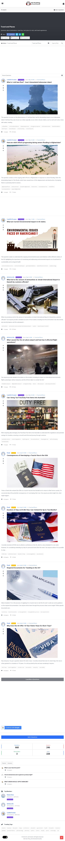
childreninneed (14, 186)
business (9, 828)
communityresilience (14, 126)
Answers (10, 763)
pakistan (4, 830)
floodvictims (34, 186)
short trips (4, 667)
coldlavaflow (4, 126)
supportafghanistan (16, 189)
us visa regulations (31, 554)
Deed (8, 453)
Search (4, 10)
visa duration (28, 667)
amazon (4, 828)
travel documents (12, 612)
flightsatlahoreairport (17, 383)
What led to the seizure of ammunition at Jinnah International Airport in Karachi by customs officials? (33, 281)
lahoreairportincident (50, 383)
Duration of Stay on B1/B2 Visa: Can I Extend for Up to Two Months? (32, 510)
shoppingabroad (44, 439)
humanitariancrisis (43, 186)
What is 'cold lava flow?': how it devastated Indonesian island (29, 82)
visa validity (42, 667)
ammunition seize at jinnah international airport (20, 326)
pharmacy (27, 830)
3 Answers (9, 777)
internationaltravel (35, 439)
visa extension (40, 554)
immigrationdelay (27, 383)
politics (32, 830)
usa (58, 830)
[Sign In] (63, 3)
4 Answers (9, 770)
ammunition (4, 326)
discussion (15, 828)
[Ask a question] (61, 837)
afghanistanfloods (6, 186)
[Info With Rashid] (34, 3)
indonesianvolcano (46, 126)
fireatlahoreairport (6, 383)
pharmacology (20, 830)
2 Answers (9, 784)
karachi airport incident (43, 326)
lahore (34, 383)
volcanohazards (29, 128)
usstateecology (52, 265)
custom (34, 326)
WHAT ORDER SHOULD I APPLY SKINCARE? (16, 781)
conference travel (12, 554)
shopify (42, 830)
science (37, 830)
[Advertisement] (32, 59)
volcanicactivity (20, 128)
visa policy (35, 667)
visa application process (33, 612)
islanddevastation (56, 126)
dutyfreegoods (25, 439)
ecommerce (26, 828)
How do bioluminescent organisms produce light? (18, 774)
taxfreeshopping (53, 439)
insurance (57, 828)
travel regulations (12, 667)
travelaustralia (5, 441)
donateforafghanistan (25, 186)
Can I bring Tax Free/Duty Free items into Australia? (26, 398)
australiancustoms (6, 439)
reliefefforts (51, 186)
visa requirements (45, 612)
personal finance (11, 830)
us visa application (22, 612)
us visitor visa (21, 667)
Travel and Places (41, 79)
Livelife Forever (12, 79)
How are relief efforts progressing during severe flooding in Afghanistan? (34, 143)
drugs (20, 828)
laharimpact (4, 128)
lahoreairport (41, 383)
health (45, 828)
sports (47, 830)
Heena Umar (10, 795)
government (40, 828)
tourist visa (4, 612)
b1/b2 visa (4, 554)
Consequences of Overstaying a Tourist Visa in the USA (27, 455)
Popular (4, 763)
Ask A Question (59, 10)
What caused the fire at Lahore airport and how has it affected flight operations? (32, 341)
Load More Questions (32, 679)
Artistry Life (10, 277)
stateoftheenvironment (42, 265)
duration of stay (21, 554)
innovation (51, 828)
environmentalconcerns (7, 265)
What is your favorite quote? (12, 767)
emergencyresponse (35, 126)
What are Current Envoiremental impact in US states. (26, 222)
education (33, 828)
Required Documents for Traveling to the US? (23, 568)
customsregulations (16, 439)
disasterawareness (25, 126)
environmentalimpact (19, 265)
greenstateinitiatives (30, 265)
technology (53, 830)
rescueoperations (6, 189)
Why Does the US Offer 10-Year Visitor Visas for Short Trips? (29, 626)
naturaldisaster (12, 128)
